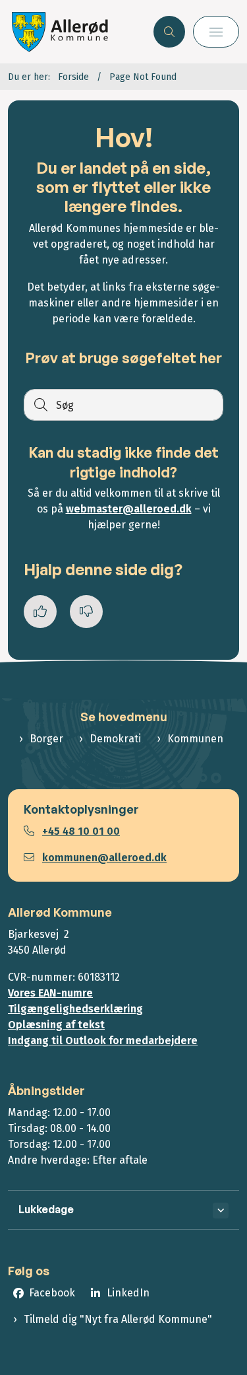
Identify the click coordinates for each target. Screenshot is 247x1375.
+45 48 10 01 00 (81, 831)
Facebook (52, 1293)
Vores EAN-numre (50, 993)
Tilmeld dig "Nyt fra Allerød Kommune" (118, 1319)
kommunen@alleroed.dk (104, 857)
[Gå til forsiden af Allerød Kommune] (77, 31)
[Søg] (39, 405)
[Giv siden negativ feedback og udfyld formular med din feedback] (86, 611)
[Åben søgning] (169, 32)
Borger (46, 738)
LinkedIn (128, 1293)
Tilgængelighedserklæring (75, 1009)
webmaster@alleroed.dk (129, 509)
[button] (216, 32)
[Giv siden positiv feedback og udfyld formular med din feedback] (40, 611)
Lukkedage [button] (46, 1209)
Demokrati (115, 738)
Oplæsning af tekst (56, 1024)
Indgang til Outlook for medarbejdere (103, 1040)
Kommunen (195, 738)
